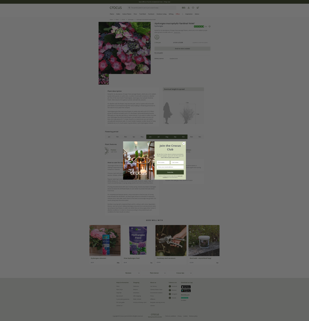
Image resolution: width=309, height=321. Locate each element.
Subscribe (170, 172)
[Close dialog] (183, 143)
